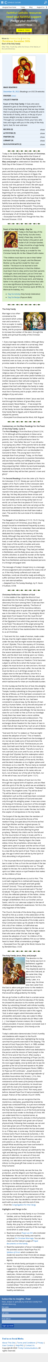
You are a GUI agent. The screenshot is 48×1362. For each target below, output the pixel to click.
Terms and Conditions (26, 1342)
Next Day (26, 38)
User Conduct (8, 1345)
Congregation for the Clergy (24, 1205)
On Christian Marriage (24, 1238)
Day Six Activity (14, 294)
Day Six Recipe (14, 297)
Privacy (40, 1342)
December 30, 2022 (11, 91)
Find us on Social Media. (13, 1338)
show (42, 129)
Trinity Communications (28, 1348)
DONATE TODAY (24, 30)
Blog (30, 7)
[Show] (13, 96)
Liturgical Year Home (9, 7)
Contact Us (29, 1345)
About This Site (8, 1342)
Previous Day (15, 38)
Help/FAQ (19, 1345)
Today (23, 7)
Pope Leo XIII (27, 1233)
